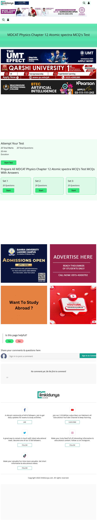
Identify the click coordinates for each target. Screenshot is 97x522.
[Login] (89, 3)
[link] (22, 3)
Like (24, 422)
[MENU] (94, 3)
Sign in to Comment (89, 356)
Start (8, 190)
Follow (24, 445)
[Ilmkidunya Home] (7, 3)
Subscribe (72, 422)
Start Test (8, 162)
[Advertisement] (48, 113)
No (19, 341)
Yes (9, 341)
